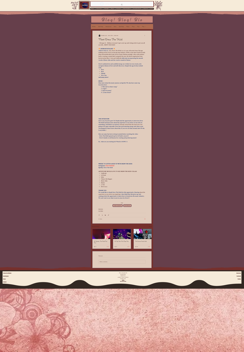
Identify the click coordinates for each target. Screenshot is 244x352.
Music (133, 26)
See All (150, 226)
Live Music (100, 211)
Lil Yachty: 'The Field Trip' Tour (100, 242)
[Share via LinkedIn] (105, 215)
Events (115, 26)
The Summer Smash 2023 (141, 241)
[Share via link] (108, 215)
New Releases (127, 205)
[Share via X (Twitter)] (102, 215)
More (143, 26)
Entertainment (108, 26)
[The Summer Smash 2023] (142, 234)
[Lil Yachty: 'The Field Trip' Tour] (101, 234)
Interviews (100, 209)
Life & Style (100, 26)
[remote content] (122, 104)
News (138, 26)
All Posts (94, 26)
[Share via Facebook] (99, 215)
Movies (127, 26)
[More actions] (145, 35)
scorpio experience (118, 205)
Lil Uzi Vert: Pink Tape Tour (122, 241)
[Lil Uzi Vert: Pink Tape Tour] (122, 234)
